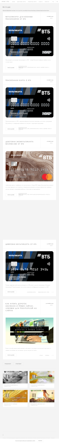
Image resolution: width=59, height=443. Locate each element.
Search (53, 1)
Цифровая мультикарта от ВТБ (21, 244)
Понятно (40, 440)
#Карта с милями (41, 67)
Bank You (5, 1)
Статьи (41, 355)
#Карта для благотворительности (38, 194)
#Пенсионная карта (31, 67)
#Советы (47, 355)
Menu (57, 1)
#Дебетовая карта (23, 67)
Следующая (18, 363)
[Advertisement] (29, 221)
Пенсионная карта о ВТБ (18, 80)
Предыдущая (8, 363)
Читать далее (11, 67)
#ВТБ (28, 128)
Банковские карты (23, 66)
